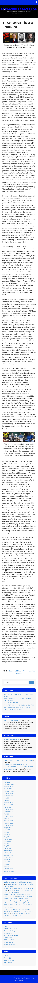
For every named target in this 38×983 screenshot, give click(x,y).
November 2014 (9, 821)
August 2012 (8, 834)
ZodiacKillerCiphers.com (11, 739)
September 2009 (9, 871)
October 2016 (8, 809)
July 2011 (7, 843)
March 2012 (8, 839)
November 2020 (9, 786)
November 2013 (9, 823)
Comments (9, 960)
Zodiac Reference (9, 944)
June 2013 (7, 832)
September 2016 (9, 812)
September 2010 (9, 857)
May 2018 (7, 800)
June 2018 (7, 798)
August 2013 (8, 828)
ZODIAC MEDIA (9, 940)
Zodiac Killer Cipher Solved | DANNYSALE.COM (19, 882)
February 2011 (8, 850)
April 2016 (7, 814)
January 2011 (8, 853)
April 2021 (7, 782)
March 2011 (8, 848)
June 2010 (7, 864)
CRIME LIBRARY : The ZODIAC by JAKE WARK (18, 760)
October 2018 (8, 793)
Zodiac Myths (8, 942)
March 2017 (8, 807)
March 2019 (8, 789)
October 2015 (8, 816)
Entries (7, 958)
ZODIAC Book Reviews (11, 935)
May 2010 (7, 866)
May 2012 (7, 837)
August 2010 (8, 859)
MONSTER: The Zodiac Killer (13, 709)
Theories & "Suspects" (11, 931)
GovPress (14, 978)
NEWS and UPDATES (10, 928)
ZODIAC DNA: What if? (11, 703)
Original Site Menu (10, 769)
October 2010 (8, 855)
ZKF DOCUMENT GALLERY (12, 720)
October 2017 (8, 805)
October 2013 (8, 825)
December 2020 (9, 784)
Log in (6, 955)
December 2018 (9, 791)
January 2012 (8, 841)
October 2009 (8, 869)
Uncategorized (8, 933)
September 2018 (9, 796)
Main (5, 926)
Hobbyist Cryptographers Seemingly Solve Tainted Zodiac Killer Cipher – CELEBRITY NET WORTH (18, 911)
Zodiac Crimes (8, 938)
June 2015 (7, 818)
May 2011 (7, 846)
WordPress (24, 978)
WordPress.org (8, 962)
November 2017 (9, 802)
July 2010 (7, 862)
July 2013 (7, 830)
